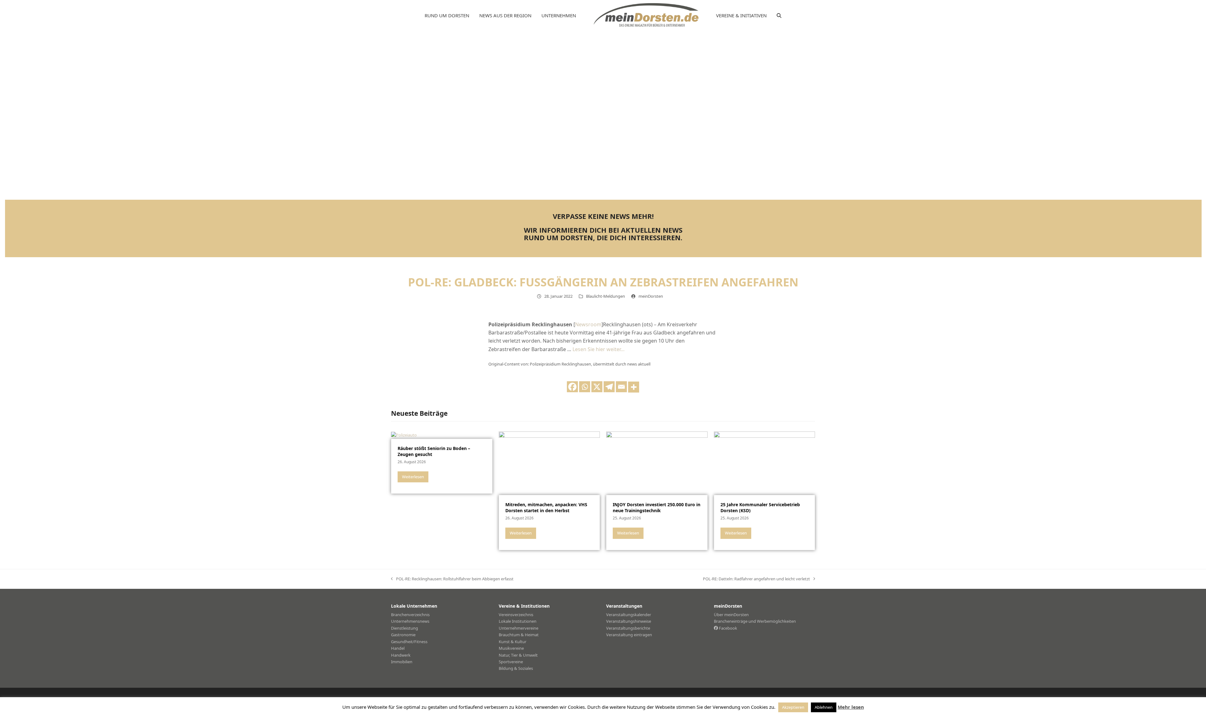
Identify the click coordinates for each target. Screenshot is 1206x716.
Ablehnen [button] (824, 707)
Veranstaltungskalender (628, 614)
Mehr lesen (851, 707)
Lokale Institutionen (517, 621)
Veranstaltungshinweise (628, 621)
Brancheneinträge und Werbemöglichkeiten (755, 621)
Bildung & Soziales (516, 668)
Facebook (727, 628)
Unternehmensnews (410, 621)
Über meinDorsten (731, 614)
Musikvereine (511, 648)
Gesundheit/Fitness (409, 641)
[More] (633, 387)
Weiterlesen (413, 477)
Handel (398, 648)
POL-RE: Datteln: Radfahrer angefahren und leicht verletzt (756, 579)
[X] (596, 386)
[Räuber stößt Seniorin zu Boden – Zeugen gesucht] (404, 434)
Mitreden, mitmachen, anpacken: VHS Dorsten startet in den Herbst (546, 507)
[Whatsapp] (584, 386)
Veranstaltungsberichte (628, 628)
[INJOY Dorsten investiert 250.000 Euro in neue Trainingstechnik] (657, 463)
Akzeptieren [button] (793, 707)
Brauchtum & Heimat (519, 634)
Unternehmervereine (518, 628)
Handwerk (400, 655)
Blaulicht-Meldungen (605, 296)
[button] (779, 16)
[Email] (621, 386)
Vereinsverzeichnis (516, 614)
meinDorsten (650, 296)
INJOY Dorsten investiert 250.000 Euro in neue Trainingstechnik (656, 507)
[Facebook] (572, 386)
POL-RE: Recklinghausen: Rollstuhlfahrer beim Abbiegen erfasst (452, 579)
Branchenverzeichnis (410, 614)
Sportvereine (511, 661)
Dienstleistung (404, 628)
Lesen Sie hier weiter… (599, 349)
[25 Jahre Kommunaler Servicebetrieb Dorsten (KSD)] (764, 463)
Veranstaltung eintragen (629, 634)
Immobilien (401, 661)
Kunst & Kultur (512, 641)
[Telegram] (609, 386)
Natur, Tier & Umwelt (518, 655)
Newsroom (588, 324)
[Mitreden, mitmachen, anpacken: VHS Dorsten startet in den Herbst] (549, 463)
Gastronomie (403, 634)
